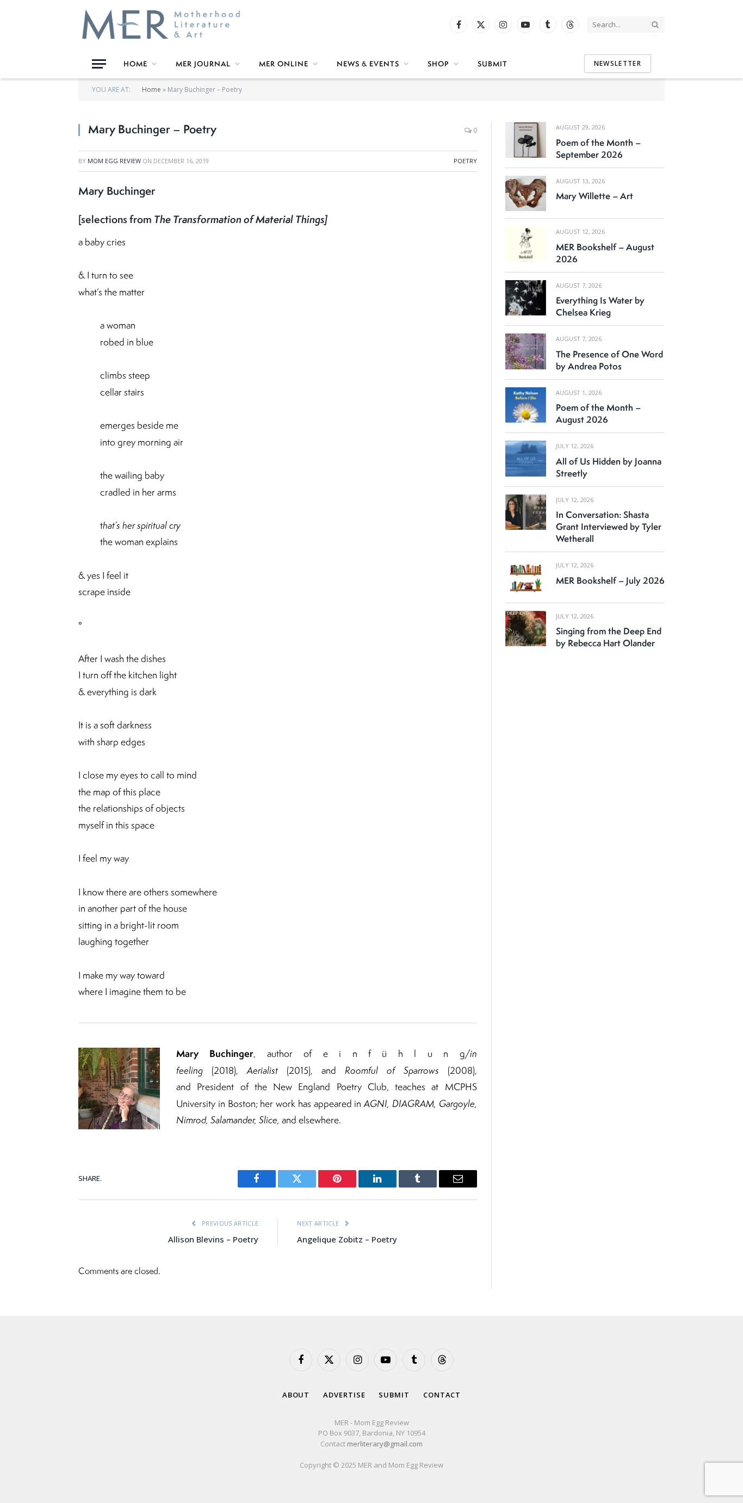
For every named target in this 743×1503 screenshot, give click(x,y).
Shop (438, 64)
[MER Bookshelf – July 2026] (525, 577)
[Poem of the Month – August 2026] (525, 405)
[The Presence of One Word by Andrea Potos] (525, 351)
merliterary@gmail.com (385, 1444)
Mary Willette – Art (594, 196)
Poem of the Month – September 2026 (598, 148)
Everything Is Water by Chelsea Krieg (600, 306)
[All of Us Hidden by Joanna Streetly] (525, 458)
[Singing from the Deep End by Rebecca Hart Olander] (525, 628)
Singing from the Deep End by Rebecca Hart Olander (608, 637)
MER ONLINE (283, 64)
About (296, 1395)
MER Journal (203, 64)
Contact (442, 1395)
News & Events (368, 64)
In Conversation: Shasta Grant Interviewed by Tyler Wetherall (608, 527)
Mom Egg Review (114, 161)
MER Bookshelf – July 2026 (610, 580)
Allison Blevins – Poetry (213, 1239)
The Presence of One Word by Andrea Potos (609, 360)
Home (135, 64)
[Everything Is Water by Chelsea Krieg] (525, 298)
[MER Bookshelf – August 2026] (525, 244)
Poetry (465, 161)
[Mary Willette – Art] (525, 193)
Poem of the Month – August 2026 (598, 413)
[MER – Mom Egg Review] (161, 24)
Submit (492, 64)
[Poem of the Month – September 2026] (525, 139)
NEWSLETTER (617, 63)
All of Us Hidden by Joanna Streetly (608, 467)
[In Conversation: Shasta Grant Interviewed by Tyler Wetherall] (525, 512)
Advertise (344, 1395)
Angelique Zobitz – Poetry (347, 1239)
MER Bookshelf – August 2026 (605, 253)
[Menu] (99, 64)
